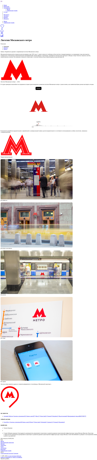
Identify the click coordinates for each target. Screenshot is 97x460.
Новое (5, 5)
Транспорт (3, 445)
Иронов (6, 17)
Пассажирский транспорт (7, 442)
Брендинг (3, 449)
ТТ (85, 416)
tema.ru (77, 416)
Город (2, 446)
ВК (80, 416)
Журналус (6, 18)
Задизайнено (7, 8)
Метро (8, 9)
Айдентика (3, 448)
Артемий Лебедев (8, 416)
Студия (5, 12)
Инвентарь (6, 6)
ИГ (83, 416)
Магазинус (6, 14)
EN (1, 1)
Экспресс (6, 16)
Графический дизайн (12, 10)
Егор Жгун (6, 422)
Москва (3, 444)
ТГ (82, 416)
